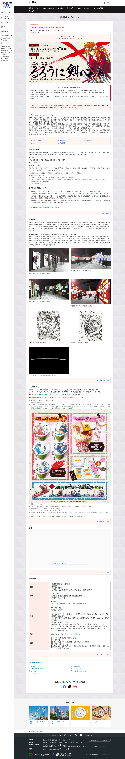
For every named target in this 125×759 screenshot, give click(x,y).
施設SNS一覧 (88, 735)
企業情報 (31, 740)
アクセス (108, 3)
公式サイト (91, 194)
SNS (34, 143)
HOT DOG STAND (42, 395)
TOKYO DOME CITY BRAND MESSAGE (99, 740)
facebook (64, 686)
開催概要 (62, 143)
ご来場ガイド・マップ (6, 46)
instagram (75, 686)
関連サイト (31, 749)
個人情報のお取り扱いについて (50, 746)
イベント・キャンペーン (7, 17)
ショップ (95, 722)
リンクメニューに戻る (103, 213)
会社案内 (45, 740)
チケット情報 (37, 141)
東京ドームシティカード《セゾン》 (6, 53)
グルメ (5, 27)
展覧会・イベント (34, 8)
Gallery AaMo (35, 731)
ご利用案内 (69, 8)
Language (5, 43)
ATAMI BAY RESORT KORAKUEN (51, 749)
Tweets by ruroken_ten (58, 563)
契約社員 (54, 742)
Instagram (70, 735)
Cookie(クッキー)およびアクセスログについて (74, 746)
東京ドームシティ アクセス (7, 39)
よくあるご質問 (4, 60)
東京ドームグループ (68, 740)
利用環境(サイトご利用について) (51, 745)
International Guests (6, 48)
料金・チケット (7, 35)
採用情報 (31, 742)
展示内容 (62, 141)
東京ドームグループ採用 (75, 742)
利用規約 (64, 745)
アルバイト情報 (4, 58)
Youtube (81, 735)
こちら (75, 516)
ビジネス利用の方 (5, 56)
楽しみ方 (5, 23)
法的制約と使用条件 (34, 745)
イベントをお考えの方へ (83, 8)
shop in (65, 749)
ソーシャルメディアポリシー (97, 746)
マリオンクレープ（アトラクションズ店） (62, 395)
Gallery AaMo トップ (35, 662)
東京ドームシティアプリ (6, 50)
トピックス (60, 8)
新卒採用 (45, 742)
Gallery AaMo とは (37, 669)
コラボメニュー (91, 141)
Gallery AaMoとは (48, 8)
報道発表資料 (55, 740)
